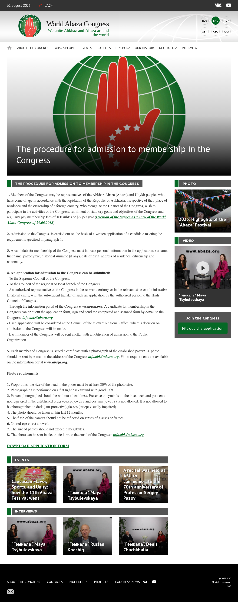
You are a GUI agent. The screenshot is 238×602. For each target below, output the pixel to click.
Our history (145, 48)
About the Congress (33, 48)
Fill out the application (203, 328)
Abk (204, 31)
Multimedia (168, 48)
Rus (204, 20)
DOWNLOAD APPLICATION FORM (38, 445)
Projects (104, 48)
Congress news (127, 582)
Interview (189, 48)
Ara (226, 31)
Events (86, 48)
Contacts (55, 582)
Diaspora (123, 48)
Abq (215, 31)
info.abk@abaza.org (38, 317)
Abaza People (65, 48)
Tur (226, 20)
